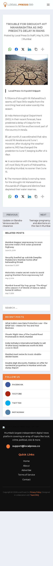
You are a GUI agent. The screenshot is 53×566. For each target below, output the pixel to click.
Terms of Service (26, 475)
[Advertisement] (26, 538)
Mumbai (27, 39)
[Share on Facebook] (16, 49)
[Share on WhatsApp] (10, 49)
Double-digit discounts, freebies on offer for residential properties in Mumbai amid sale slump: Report (26, 365)
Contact (26, 479)
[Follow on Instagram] (25, 502)
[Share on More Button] (43, 49)
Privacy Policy (35, 492)
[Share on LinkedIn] (29, 49)
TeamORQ (34, 495)
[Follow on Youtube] (36, 502)
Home (26, 461)
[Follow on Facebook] (13, 502)
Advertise (26, 470)
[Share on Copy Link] (36, 49)
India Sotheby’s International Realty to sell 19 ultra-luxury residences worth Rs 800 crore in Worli (25, 345)
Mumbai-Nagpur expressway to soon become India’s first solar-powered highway (24, 244)
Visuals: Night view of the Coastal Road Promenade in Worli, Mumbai (24, 335)
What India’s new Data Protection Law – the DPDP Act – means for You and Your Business (26, 325)
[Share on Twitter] (23, 49)
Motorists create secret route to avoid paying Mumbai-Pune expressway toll (24, 273)
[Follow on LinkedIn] (30, 502)
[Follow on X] (19, 502)
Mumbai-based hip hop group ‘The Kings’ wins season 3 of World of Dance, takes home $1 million (26, 287)
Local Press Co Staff (25, 35)
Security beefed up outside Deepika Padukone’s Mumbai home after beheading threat (23, 259)
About (26, 466)
